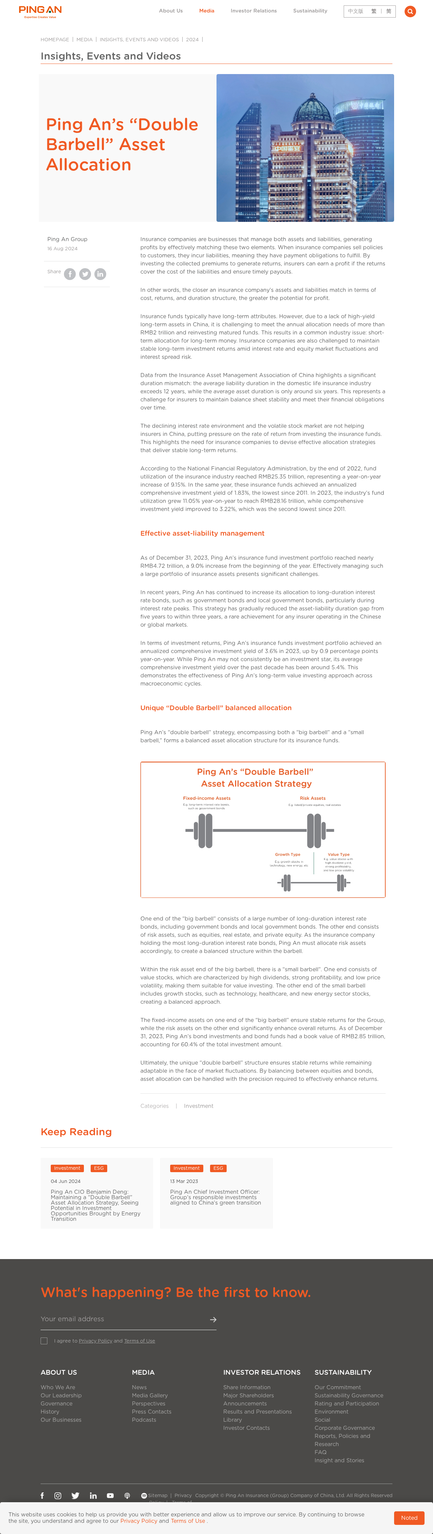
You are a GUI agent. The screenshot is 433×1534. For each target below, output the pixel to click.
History (50, 1412)
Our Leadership (61, 1395)
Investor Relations (254, 11)
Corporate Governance (345, 1428)
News (139, 1387)
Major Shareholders (248, 1395)
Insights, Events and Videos (139, 39)
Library (232, 1420)
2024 (192, 39)
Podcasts (144, 1420)
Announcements (245, 1404)
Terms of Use (139, 1341)
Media (206, 11)
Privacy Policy (95, 1341)
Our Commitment (338, 1387)
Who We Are (58, 1387)
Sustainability (310, 11)
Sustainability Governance (349, 1395)
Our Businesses (61, 1420)
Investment (198, 1106)
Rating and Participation (347, 1404)
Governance (56, 1404)
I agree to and (104, 1341)
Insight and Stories (339, 1460)
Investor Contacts (246, 1428)
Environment (331, 1412)
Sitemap (157, 1495)
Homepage (55, 39)
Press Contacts (152, 1412)
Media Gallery (150, 1395)
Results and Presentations (257, 1412)
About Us (171, 11)
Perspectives (148, 1404)
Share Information (247, 1387)
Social (322, 1420)
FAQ (321, 1452)
